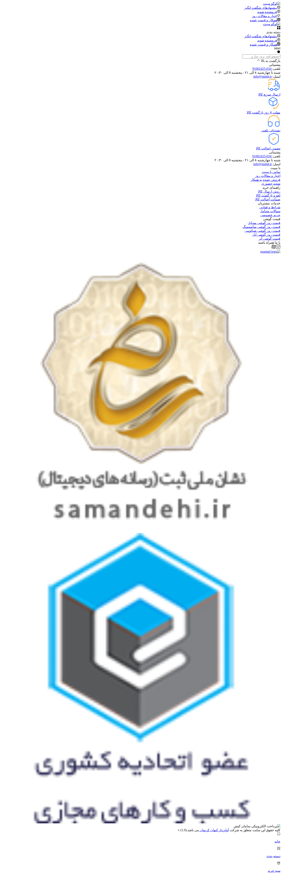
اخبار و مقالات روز (267, 176)
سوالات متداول (270, 211)
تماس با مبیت (271, 172)
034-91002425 (262, 68)
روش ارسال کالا (269, 191)
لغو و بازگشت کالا (268, 195)
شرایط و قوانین (269, 207)
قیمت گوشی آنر (269, 238)
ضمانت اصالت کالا (267, 199)
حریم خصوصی (270, 215)
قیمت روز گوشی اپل (266, 234)
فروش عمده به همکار (265, 179)
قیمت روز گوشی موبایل (264, 223)
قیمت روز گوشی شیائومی (262, 230)
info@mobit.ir (263, 76)
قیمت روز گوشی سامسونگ (261, 227)
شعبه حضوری (270, 183)
